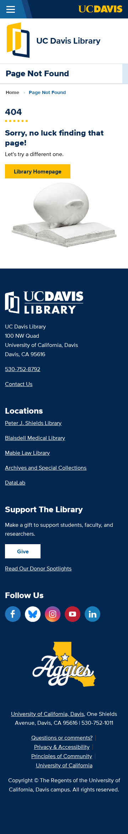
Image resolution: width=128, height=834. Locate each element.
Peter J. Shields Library (33, 423)
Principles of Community (61, 756)
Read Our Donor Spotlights (38, 568)
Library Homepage (38, 171)
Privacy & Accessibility (62, 747)
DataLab (15, 483)
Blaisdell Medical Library (35, 438)
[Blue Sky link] (33, 614)
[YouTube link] (72, 614)
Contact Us (18, 384)
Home (12, 92)
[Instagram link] (52, 614)
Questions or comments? (61, 738)
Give (23, 551)
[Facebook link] (13, 614)
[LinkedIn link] (92, 614)
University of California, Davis (47, 714)
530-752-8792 (22, 369)
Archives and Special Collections (45, 468)
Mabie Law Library (27, 453)
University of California (64, 765)
